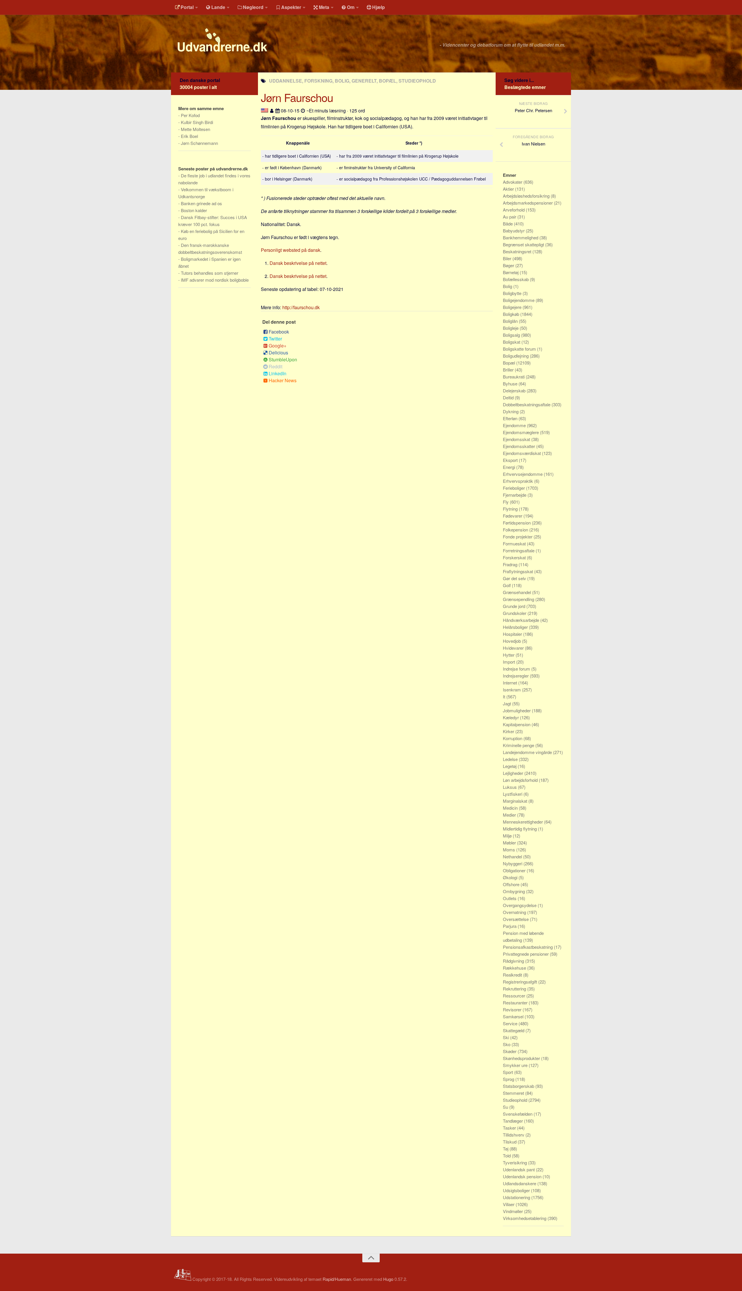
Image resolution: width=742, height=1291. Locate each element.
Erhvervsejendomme (523, 474)
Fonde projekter (518, 536)
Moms (509, 849)
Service (511, 1023)
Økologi (511, 877)
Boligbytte (513, 293)
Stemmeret (514, 1093)
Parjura (510, 926)
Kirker (509, 731)
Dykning (511, 411)
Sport (508, 1072)
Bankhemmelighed (521, 237)
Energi (509, 467)
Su (506, 1107)
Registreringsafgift (520, 982)
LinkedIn (277, 373)
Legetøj (510, 766)
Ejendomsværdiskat (522, 453)
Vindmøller (513, 1211)
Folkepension (516, 530)
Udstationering (517, 1197)
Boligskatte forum (520, 349)
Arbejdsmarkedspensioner (528, 203)
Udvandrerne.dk (222, 46)
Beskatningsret (517, 251)
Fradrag (511, 564)
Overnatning (515, 912)
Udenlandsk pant (519, 1169)
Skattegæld (514, 1030)
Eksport (511, 460)
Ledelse (511, 759)
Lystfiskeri (513, 794)
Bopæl (509, 363)
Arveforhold (514, 210)
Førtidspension (517, 523)
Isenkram (512, 690)
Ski (506, 1037)
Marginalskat (515, 801)
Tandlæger (513, 1121)
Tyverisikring (515, 1162)
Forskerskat (515, 557)
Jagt (507, 703)
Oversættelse (516, 919)
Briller (509, 370)
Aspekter (291, 7)
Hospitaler (513, 634)
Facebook (279, 331)
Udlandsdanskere (520, 1183)
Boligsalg (512, 335)
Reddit (275, 366)
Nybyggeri (513, 863)
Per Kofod (190, 115)
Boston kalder (194, 210)
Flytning (511, 509)
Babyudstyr (514, 230)
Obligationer (515, 870)
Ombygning (514, 891)
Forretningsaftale (519, 550)
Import (509, 662)
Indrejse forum (517, 669)
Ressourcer (514, 996)
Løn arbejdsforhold (521, 780)
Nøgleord (253, 7)
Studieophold (515, 1100)
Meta (324, 7)
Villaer (509, 1204)
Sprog (509, 1079)
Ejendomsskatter (519, 446)
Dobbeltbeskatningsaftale (527, 404)
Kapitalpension (517, 724)
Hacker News (283, 380)
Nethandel (513, 856)
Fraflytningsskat (518, 571)
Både (508, 224)
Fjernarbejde (515, 495)
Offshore (512, 884)
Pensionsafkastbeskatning (528, 947)
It (504, 696)
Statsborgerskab (519, 1086)
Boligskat (512, 342)
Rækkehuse (515, 968)
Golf (507, 585)
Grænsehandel (517, 592)
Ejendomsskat (517, 439)
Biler (507, 258)
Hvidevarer (514, 648)
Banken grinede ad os (201, 203)
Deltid (509, 397)
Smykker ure (516, 1065)
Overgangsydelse (520, 905)
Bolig (508, 286)
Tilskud (510, 1142)
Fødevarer (513, 516)
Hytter (509, 655)
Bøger (509, 265)
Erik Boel (189, 136)
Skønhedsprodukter (522, 1058)
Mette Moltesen (195, 129)
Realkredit (513, 975)
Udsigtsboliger (517, 1190)
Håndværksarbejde (521, 620)
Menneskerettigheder (523, 822)
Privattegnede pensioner (526, 954)
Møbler (510, 843)
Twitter (275, 338)
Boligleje (511, 328)
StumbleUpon (283, 359)
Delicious (278, 352)
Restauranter (516, 1002)
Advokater (513, 182)
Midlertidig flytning (520, 829)
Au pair (510, 217)
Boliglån (511, 321)
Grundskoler (515, 613)
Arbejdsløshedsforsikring (527, 196)
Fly (506, 502)
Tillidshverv (514, 1135)
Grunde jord (514, 606)
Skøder (510, 1051)
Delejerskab (515, 390)
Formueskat (515, 543)
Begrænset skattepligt (524, 244)
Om (350, 7)
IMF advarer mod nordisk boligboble (215, 280)
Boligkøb (511, 314)
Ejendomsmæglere (521, 432)
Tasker (510, 1128)
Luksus (510, 787)
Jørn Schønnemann (199, 143)
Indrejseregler (516, 676)
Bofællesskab (516, 279)
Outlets (510, 898)
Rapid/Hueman (337, 1279)
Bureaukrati (514, 377)
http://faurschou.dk (301, 307)
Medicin (511, 808)
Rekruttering (515, 989)
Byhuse (511, 383)
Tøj (506, 1149)
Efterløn (511, 418)
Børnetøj (511, 272)
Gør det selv (515, 578)
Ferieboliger (514, 488)
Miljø (508, 836)
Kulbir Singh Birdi (197, 122)
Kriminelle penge (519, 745)
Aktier (509, 189)
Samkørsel (514, 1016)
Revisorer (513, 1009)
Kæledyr (511, 717)
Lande (218, 7)
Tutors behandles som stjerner (209, 273)
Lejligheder (513, 773)
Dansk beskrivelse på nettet (298, 263)
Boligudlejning (516, 356)
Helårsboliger (516, 627)
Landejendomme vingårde (528, 752)
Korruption (513, 738)
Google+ (277, 345)
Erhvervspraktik (518, 481)
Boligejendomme (519, 300)
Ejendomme (515, 425)
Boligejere (513, 307)
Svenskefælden (518, 1114)
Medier (510, 815)
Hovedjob (512, 641)
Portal (187, 7)
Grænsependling (519, 599)
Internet (510, 683)
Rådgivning (514, 961)
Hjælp (378, 7)
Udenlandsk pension (523, 1176)
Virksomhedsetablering (525, 1218)
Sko (507, 1044)
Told (507, 1155)
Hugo (388, 1279)
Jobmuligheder (517, 710)
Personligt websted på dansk (290, 250)
